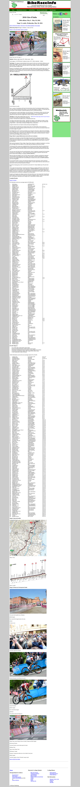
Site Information (53, 10)
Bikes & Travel (34, 775)
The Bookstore (34, 774)
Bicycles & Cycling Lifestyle (42, 10)
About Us (52, 780)
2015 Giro (23, 25)
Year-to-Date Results (16, 777)
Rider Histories (53, 772)
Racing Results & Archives (21, 10)
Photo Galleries (53, 774)
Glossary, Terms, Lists (54, 779)
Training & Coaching (35, 773)
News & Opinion (15, 780)
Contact (51, 781)
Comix (32, 778)
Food (32, 779)
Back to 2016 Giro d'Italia (15, 25)
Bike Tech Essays (34, 772)
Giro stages (37, 25)
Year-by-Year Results (16, 778)
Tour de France (15, 774)
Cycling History (32, 10)
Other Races (14, 775)
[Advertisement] (61, 129)
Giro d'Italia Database (30, 25)
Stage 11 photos (24, 29)
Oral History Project (54, 773)
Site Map (51, 782)
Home (13, 10)
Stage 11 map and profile (15, 29)
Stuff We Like (33, 781)
